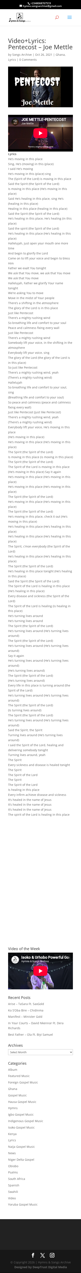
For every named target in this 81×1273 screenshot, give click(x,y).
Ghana (60, 55)
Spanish (13, 1185)
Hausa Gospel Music (22, 1102)
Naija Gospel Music (21, 1147)
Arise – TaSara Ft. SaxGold (26, 1004)
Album (12, 1070)
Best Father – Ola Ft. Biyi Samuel (30, 1035)
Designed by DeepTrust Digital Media (40, 1267)
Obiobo (13, 1166)
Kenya (12, 1134)
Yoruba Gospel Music (23, 1204)
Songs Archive (22, 55)
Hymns (13, 1108)
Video (12, 1198)
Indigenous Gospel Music (25, 1121)
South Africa (16, 1179)
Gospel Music (17, 1095)
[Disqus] (40, 874)
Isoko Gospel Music (21, 1127)
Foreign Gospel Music (23, 1082)
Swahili (13, 1192)
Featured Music (19, 1076)
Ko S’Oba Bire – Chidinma (25, 1010)
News (12, 1153)
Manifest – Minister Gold (25, 1017)
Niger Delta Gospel (21, 1160)
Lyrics (12, 60)
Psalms (13, 1172)
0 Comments (28, 60)
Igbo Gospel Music (21, 1114)
